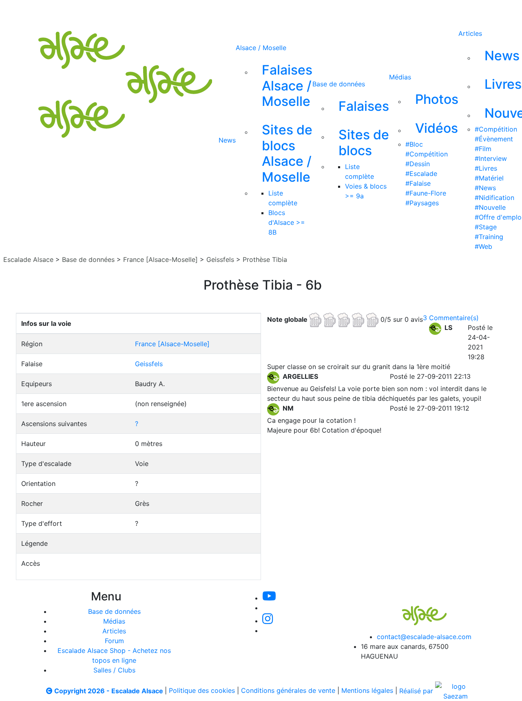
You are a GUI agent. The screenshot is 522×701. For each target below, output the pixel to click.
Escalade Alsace (28, 259)
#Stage (486, 227)
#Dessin (417, 164)
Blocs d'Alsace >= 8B (286, 222)
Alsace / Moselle (261, 48)
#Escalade (421, 173)
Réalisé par (417, 691)
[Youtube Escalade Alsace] (232, 11)
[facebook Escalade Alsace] (314, 11)
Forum (114, 641)
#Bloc (414, 144)
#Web (483, 246)
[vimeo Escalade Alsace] (260, 11)
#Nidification (494, 197)
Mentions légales (367, 691)
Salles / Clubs (114, 670)
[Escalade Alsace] (416, 610)
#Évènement (494, 139)
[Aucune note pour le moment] (344, 319)
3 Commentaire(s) (451, 318)
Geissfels (220, 259)
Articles (470, 33)
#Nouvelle (490, 207)
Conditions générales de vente (288, 691)
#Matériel (489, 178)
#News (485, 188)
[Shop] (341, 11)
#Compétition (426, 154)
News (227, 140)
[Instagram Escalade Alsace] (267, 621)
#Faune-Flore (425, 193)
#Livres (486, 168)
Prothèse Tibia (265, 259)
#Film (483, 149)
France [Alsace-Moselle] (160, 259)
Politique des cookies (202, 691)
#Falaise (418, 183)
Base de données (338, 84)
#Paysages (422, 203)
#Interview (491, 158)
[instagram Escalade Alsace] (287, 11)
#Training (489, 237)
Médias (400, 77)
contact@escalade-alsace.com (424, 637)
